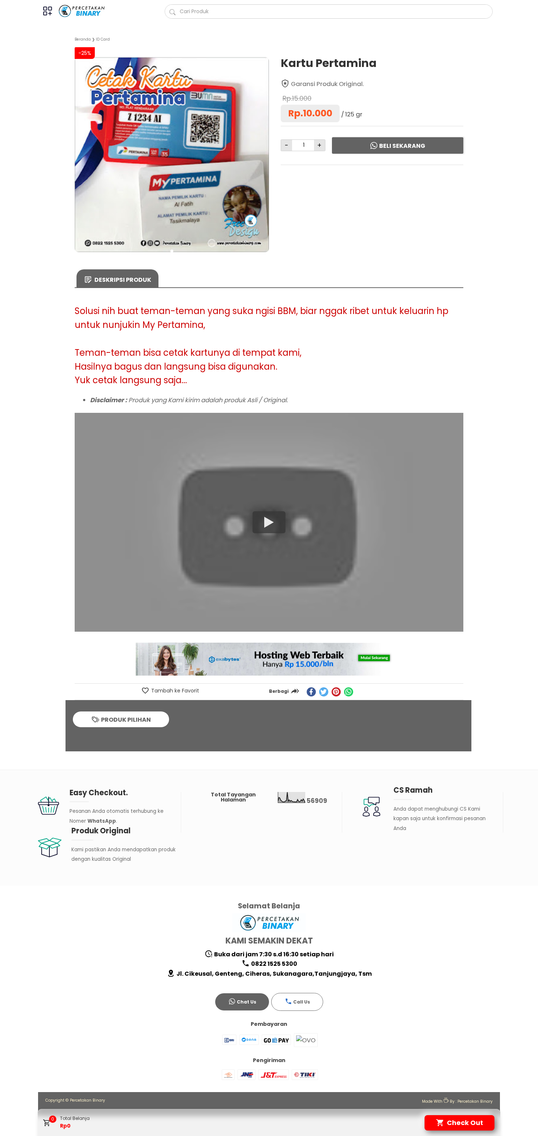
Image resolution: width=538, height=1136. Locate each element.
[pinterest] (336, 691)
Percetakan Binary (87, 1100)
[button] (172, 251)
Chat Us (246, 1002)
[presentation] (80, 144)
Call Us (301, 1002)
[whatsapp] (348, 691)
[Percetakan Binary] (86, 11)
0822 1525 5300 (273, 964)
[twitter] (323, 691)
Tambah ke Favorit (174, 690)
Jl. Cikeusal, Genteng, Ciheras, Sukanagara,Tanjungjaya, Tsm (273, 973)
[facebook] (311, 691)
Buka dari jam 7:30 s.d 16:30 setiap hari (273, 954)
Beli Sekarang (402, 146)
